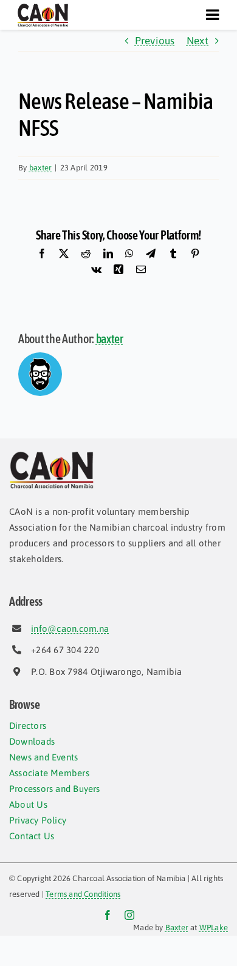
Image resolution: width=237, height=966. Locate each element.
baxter (40, 167)
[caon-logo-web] (43, 8)
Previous (155, 41)
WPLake (213, 927)
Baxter (176, 927)
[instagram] (129, 915)
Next (197, 41)
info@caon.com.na (70, 628)
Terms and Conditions (83, 894)
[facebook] (107, 915)
